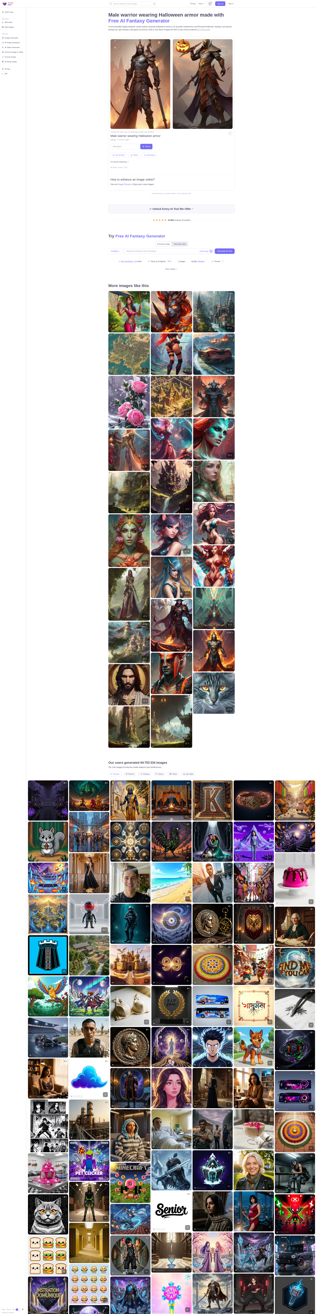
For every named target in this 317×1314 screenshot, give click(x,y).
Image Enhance (125, 184)
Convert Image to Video (14, 52)
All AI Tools (9, 12)
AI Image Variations (12, 43)
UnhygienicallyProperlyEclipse (143, 132)
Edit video (8, 22)
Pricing (193, 4)
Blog (3, 1309)
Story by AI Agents (158, 261)
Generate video (180, 244)
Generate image (163, 244)
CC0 (125, 167)
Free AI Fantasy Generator (139, 20)
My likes (116, 774)
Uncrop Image (10, 57)
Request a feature (8, 1313)
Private (217, 261)
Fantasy (113, 140)
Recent (131, 774)
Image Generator (11, 38)
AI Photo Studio (11, 62)
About (9, 1309)
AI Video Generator (12, 47)
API (6, 74)
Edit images (9, 27)
